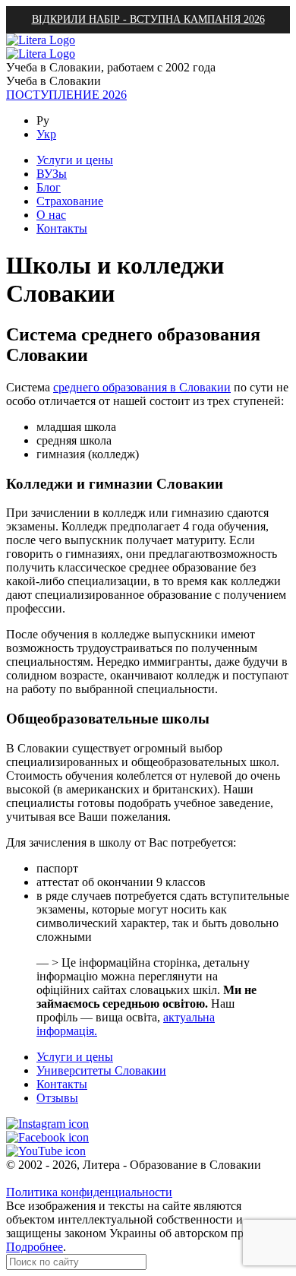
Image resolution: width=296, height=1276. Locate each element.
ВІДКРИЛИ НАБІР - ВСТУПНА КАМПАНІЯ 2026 (148, 19)
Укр (46, 134)
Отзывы (57, 1097)
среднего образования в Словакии (142, 387)
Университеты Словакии (101, 1070)
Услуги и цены (74, 1056)
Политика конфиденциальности (89, 1192)
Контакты (61, 1084)
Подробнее (34, 1246)
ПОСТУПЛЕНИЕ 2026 (66, 94)
